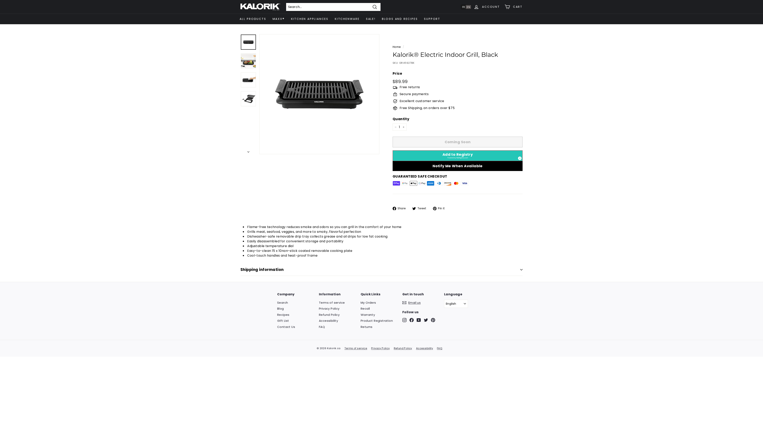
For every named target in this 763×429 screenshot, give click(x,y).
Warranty (368, 315)
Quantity (401, 119)
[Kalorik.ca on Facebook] (412, 320)
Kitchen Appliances (309, 19)
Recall (365, 308)
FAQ (322, 327)
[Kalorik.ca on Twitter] (426, 320)
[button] (458, 155)
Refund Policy (329, 315)
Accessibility (328, 321)
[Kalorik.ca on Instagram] (404, 320)
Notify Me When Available (458, 165)
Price (397, 73)
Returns (367, 327)
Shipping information (262, 269)
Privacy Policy (329, 308)
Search (282, 302)
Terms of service (332, 302)
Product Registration (377, 321)
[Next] (248, 150)
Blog (280, 308)
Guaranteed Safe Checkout (420, 176)
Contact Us (286, 327)
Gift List (283, 321)
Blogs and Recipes (400, 19)
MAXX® (279, 19)
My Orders (368, 302)
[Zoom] (319, 94)
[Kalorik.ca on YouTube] (419, 320)
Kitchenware (347, 19)
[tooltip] (520, 158)
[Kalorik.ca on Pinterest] (433, 320)
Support (432, 19)
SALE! (371, 19)
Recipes (283, 315)
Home (397, 47)
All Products (253, 19)
